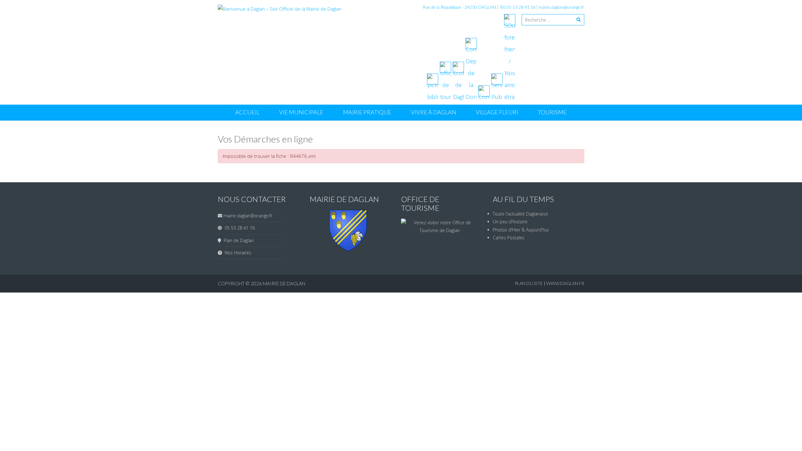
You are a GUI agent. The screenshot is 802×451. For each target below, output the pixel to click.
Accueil (247, 112)
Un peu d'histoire (510, 222)
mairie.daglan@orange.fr (561, 7)
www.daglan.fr (565, 283)
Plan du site (529, 283)
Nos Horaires (236, 253)
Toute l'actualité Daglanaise (520, 214)
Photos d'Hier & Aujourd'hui (521, 230)
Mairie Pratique (367, 112)
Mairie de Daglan (284, 283)
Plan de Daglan (237, 240)
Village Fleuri (497, 112)
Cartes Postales (508, 238)
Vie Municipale (301, 112)
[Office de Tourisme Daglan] (440, 230)
